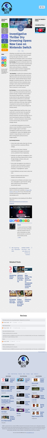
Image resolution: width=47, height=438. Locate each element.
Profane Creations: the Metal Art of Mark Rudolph (20, 302)
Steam (27, 190)
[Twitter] (13, 221)
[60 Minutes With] (6, 13)
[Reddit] (18, 221)
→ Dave (19, 237)
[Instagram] (16, 221)
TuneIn (4, 42)
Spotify (4, 46)
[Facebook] (11, 221)
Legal (32, 373)
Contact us (36, 373)
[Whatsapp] (23, 221)
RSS (5, 49)
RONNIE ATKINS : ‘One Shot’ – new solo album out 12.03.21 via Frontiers (25, 251)
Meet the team (14, 373)
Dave (19, 225)
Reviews (28, 373)
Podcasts (20, 373)
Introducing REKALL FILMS (12, 277)
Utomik (11, 191)
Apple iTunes (4, 31)
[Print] (26, 221)
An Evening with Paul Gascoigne (12, 301)
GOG (30, 190)
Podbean (5, 26)
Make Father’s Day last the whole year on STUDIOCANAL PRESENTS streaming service (7, 399)
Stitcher (5, 37)
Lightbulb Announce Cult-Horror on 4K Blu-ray (20, 278)
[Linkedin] (21, 221)
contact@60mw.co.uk (30, 432)
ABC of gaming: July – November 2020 (16, 249)
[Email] (28, 221)
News (23, 50)
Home (9, 373)
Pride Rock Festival (28, 300)
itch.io (16, 191)
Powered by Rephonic (42, 351)
